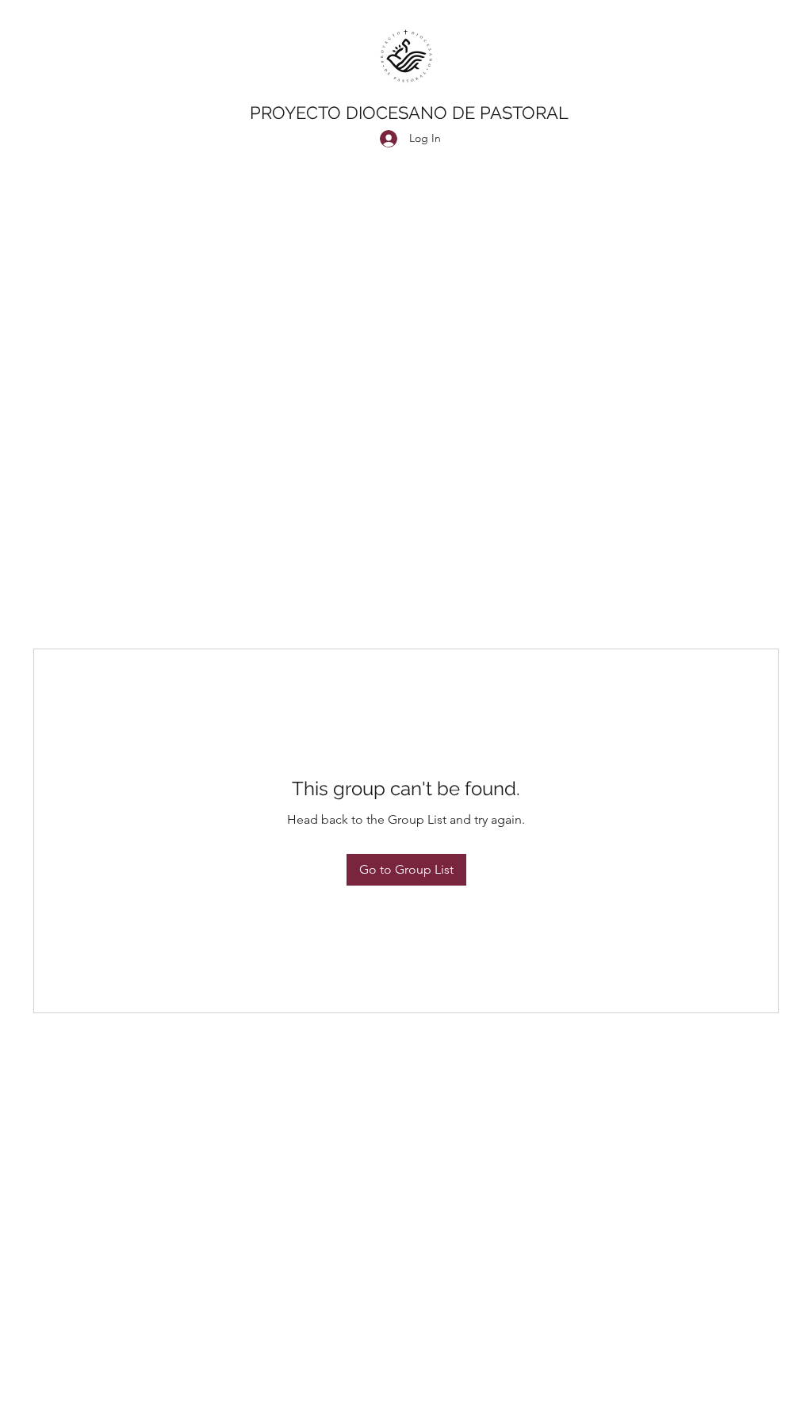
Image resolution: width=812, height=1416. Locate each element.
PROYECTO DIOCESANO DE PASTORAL (409, 112)
